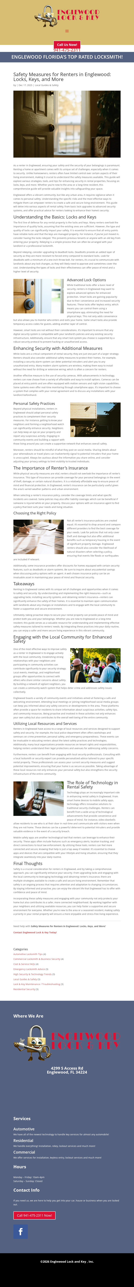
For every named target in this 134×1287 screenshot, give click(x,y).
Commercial (24, 1152)
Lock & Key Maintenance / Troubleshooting (36, 984)
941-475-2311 (67, 50)
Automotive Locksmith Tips (28, 954)
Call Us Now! (67, 44)
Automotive (23, 1129)
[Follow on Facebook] (20, 1231)
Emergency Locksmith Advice (29, 969)
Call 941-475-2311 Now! (34, 1215)
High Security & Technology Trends (32, 974)
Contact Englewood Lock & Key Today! (35, 932)
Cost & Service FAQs (24, 964)
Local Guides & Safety (47, 85)
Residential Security (24, 989)
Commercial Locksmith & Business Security (36, 959)
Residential (23, 1140)
